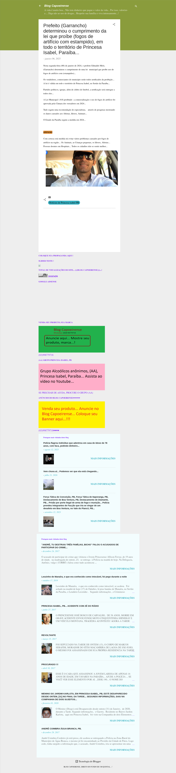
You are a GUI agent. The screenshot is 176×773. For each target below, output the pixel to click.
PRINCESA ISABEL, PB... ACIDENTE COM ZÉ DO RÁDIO (70, 606)
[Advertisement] (137, 34)
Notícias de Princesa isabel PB (64, 202)
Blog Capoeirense (56, 5)
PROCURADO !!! (49, 664)
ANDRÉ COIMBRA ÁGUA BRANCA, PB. (61, 728)
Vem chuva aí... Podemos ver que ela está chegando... (70, 471)
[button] (114, 24)
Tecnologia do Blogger (89, 761)
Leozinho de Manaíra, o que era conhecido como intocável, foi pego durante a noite (84, 577)
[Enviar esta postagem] (49, 197)
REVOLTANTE (48, 635)
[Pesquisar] (136, 6)
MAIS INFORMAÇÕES (103, 458)
